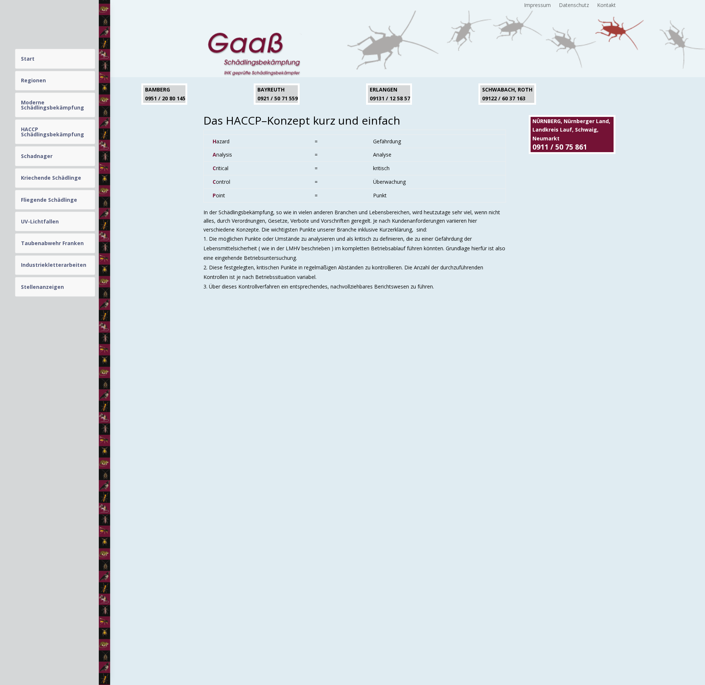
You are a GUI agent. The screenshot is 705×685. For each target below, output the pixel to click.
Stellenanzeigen (42, 286)
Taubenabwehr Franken (52, 243)
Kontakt (606, 5)
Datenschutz (574, 5)
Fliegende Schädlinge (49, 199)
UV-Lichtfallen (40, 221)
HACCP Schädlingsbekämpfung (52, 132)
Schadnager (37, 156)
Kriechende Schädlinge (51, 177)
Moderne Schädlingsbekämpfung (52, 105)
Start (28, 58)
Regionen (33, 80)
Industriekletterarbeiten (53, 264)
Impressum (537, 5)
